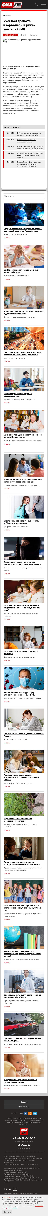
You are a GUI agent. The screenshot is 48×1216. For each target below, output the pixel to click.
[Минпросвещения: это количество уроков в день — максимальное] (24, 308)
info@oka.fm (24, 1145)
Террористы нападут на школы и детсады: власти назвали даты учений (22, 563)
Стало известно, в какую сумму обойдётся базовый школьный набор (22, 863)
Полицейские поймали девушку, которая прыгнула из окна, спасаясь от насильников (29, 164)
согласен (6, 1197)
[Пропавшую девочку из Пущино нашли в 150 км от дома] (24, 1035)
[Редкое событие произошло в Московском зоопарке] (24, 816)
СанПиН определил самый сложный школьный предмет (21, 271)
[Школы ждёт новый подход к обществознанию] (24, 391)
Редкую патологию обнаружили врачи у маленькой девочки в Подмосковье (23, 230)
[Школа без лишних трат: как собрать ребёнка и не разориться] (24, 518)
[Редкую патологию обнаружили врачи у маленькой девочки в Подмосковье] (24, 226)
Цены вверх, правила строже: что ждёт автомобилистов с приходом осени (23, 353)
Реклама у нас (24, 1106)
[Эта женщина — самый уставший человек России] (24, 731)
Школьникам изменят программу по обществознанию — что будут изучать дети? (22, 607)
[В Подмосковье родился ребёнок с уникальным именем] (24, 1077)
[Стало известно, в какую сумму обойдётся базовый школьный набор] (24, 859)
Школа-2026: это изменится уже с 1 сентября (21, 652)
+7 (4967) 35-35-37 (24, 1138)
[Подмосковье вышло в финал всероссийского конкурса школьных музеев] (24, 772)
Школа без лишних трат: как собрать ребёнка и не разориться (21, 522)
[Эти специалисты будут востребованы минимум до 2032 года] (24, 992)
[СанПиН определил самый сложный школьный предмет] (24, 267)
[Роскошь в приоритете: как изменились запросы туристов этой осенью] (24, 477)
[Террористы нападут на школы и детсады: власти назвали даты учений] (24, 559)
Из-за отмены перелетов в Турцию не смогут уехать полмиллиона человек (30, 155)
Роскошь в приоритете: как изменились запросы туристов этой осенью (23, 480)
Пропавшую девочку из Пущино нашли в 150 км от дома (23, 1039)
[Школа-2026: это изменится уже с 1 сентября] (24, 648)
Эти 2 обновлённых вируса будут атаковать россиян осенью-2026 (19, 693)
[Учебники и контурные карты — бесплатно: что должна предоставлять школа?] (24, 948)
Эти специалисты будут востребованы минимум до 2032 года (22, 996)
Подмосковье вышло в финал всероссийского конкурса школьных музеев (21, 777)
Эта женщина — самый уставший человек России (24, 735)
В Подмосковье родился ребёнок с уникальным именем (20, 1080)
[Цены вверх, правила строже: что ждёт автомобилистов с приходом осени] (24, 349)
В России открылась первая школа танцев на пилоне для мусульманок (30, 147)
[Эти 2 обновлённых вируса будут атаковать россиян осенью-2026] (24, 690)
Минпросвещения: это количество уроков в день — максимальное (24, 312)
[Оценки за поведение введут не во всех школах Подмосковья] (24, 432)
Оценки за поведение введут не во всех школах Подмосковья (23, 436)
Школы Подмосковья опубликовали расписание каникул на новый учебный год (22, 907)
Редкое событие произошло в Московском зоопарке (18, 819)
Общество (6, 15)
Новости (24, 1102)
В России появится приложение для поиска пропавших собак (29, 134)
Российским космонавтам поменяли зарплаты (26, 141)
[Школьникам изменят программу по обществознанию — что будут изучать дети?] (24, 602)
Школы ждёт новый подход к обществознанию (18, 394)
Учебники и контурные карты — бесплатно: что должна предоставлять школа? (22, 953)
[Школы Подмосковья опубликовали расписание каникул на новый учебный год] (24, 903)
